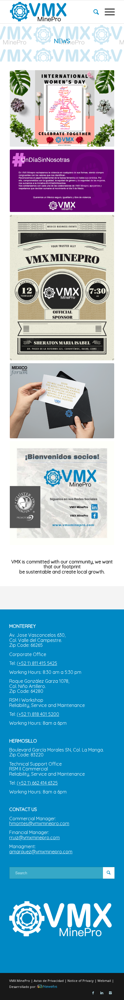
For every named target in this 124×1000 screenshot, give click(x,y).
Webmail (104, 980)
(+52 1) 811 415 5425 (37, 663)
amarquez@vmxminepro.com (40, 851)
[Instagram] (110, 992)
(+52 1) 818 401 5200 (38, 714)
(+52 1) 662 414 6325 (37, 783)
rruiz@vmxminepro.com (34, 837)
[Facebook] (93, 992)
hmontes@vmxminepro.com (39, 823)
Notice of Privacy (80, 980)
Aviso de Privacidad (49, 980)
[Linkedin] (101, 992)
